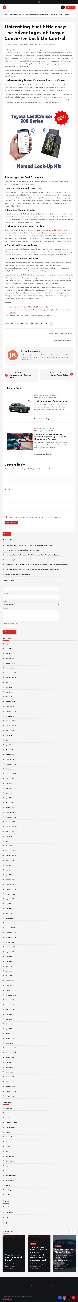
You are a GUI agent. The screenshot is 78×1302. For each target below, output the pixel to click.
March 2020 (9, 918)
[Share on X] (17, 323)
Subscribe (70, 7)
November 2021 (10, 850)
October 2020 (10, 894)
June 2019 (8, 961)
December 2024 (10, 711)
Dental (7, 1132)
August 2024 (9, 730)
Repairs (7, 1166)
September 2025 (10, 677)
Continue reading (42, 419)
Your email (6, 593)
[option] (14, 1253)
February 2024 (10, 754)
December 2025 (10, 673)
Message (5, 608)
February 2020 (10, 923)
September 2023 (10, 774)
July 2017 (8, 1062)
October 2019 (10, 942)
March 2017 (9, 1067)
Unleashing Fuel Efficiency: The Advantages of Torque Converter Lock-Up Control (39, 14)
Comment (8, 473)
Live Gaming (9, 1156)
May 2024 (8, 740)
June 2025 (8, 692)
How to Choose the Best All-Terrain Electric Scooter (28, 307)
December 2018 (10, 990)
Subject (5, 601)
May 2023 (8, 793)
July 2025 (8, 687)
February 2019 (10, 980)
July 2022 (8, 836)
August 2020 (9, 899)
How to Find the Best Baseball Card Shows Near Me (22, 550)
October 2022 (10, 822)
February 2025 (10, 701)
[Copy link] (51, 323)
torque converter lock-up (63, 337)
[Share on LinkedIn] (22, 323)
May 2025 (8, 697)
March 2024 (9, 749)
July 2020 (8, 903)
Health (7, 1146)
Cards (7, 1118)
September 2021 (10, 855)
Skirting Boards (10, 1175)
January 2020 (10, 928)
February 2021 (10, 879)
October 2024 (10, 721)
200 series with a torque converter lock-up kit (44, 230)
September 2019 (10, 947)
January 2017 (9, 1072)
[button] (71, 1231)
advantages (54, 333)
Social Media (9, 1180)
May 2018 (8, 1024)
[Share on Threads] (46, 323)
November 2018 (10, 995)
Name (7, 490)
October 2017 (9, 1057)
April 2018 (8, 1029)
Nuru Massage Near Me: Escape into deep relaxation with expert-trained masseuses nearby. (36, 564)
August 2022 (9, 831)
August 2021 (9, 860)
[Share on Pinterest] (32, 323)
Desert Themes (7, 1298)
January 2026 (10, 668)
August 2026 (9, 644)
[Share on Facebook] (12, 323)
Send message (9, 632)
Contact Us (9, 1207)
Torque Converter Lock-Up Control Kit (44, 55)
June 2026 (8, 648)
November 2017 (10, 1053)
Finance (8, 1142)
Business (8, 1113)
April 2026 (8, 653)
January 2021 (9, 884)
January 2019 (9, 985)
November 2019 (10, 937)
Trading (8, 1190)
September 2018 (10, 1004)
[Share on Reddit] (37, 323)
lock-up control (67, 333)
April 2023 (8, 798)
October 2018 (10, 1000)
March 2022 (9, 846)
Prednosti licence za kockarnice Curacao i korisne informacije (32, 315)
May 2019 (8, 966)
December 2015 (10, 1091)
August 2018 (9, 1009)
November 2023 (10, 769)
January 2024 (10, 759)
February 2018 (10, 1038)
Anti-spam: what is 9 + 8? (10, 623)
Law (6, 1151)
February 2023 (10, 807)
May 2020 (8, 913)
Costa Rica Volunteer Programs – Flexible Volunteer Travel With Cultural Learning (33, 555)
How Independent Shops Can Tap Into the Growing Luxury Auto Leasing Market (32, 569)
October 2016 (10, 1077)
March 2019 (9, 976)
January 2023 (10, 812)
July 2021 (8, 865)
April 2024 (8, 745)
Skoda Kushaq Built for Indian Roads (17, 574)
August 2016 (9, 1081)
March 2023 (9, 802)
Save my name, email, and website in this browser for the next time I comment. (34, 517)
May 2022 (8, 841)
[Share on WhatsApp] (27, 323)
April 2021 (8, 875)
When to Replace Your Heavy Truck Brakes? (20, 560)
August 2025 (9, 682)
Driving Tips (9, 1137)
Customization (10, 1127)
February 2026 (10, 663)
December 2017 (10, 1048)
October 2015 (9, 1096)
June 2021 (8, 870)
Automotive (24, 44)
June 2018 (8, 1019)
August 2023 (9, 778)
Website (7, 508)
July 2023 (8, 783)
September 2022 (11, 826)
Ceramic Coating (11, 1122)
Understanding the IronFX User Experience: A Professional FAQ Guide (29, 545)
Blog (6, 1223)
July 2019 (8, 956)
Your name (6, 586)
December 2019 (10, 932)
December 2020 (10, 889)
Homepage (9, 1212)
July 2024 (8, 735)
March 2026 (9, 658)
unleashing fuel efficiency (63, 340)
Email (7, 499)
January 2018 (9, 1043)
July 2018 (8, 1014)
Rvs (6, 1170)
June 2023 (8, 788)
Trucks (7, 1195)
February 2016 (10, 1086)
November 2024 (10, 716)
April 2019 (8, 971)
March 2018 (9, 1033)
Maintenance (9, 1161)
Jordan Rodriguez (12, 44)
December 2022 (10, 817)
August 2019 (9, 952)
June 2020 (8, 908)
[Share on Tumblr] (41, 323)
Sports (7, 1185)
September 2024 (10, 725)
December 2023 (10, 764)
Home (6, 14)
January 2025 (10, 706)
